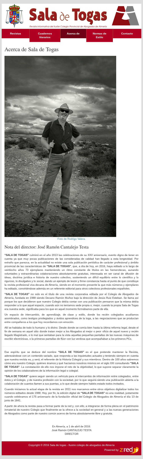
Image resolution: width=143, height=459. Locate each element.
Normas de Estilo (99, 35)
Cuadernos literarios (45, 35)
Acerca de (73, 33)
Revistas (15, 33)
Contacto (127, 33)
